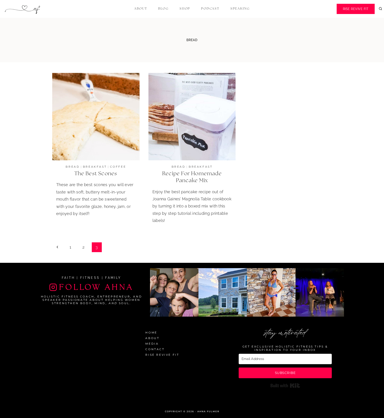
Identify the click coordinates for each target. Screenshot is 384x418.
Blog (163, 8)
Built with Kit (285, 386)
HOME (151, 332)
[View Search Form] (380, 8)
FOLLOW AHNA (96, 287)
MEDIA (152, 343)
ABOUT (152, 338)
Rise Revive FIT (356, 9)
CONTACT (154, 349)
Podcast (210, 8)
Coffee (118, 166)
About (140, 8)
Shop (185, 8)
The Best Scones (95, 173)
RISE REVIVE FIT (162, 354)
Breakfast (95, 166)
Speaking (240, 8)
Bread (73, 166)
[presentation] (96, 116)
